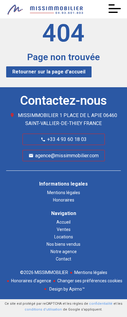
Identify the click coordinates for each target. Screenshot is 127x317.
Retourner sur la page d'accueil (48, 72)
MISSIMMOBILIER (38, 115)
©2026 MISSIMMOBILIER (44, 272)
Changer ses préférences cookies (89, 280)
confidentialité (101, 304)
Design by (66, 289)
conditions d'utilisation (43, 309)
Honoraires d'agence (31, 280)
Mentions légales (90, 272)
